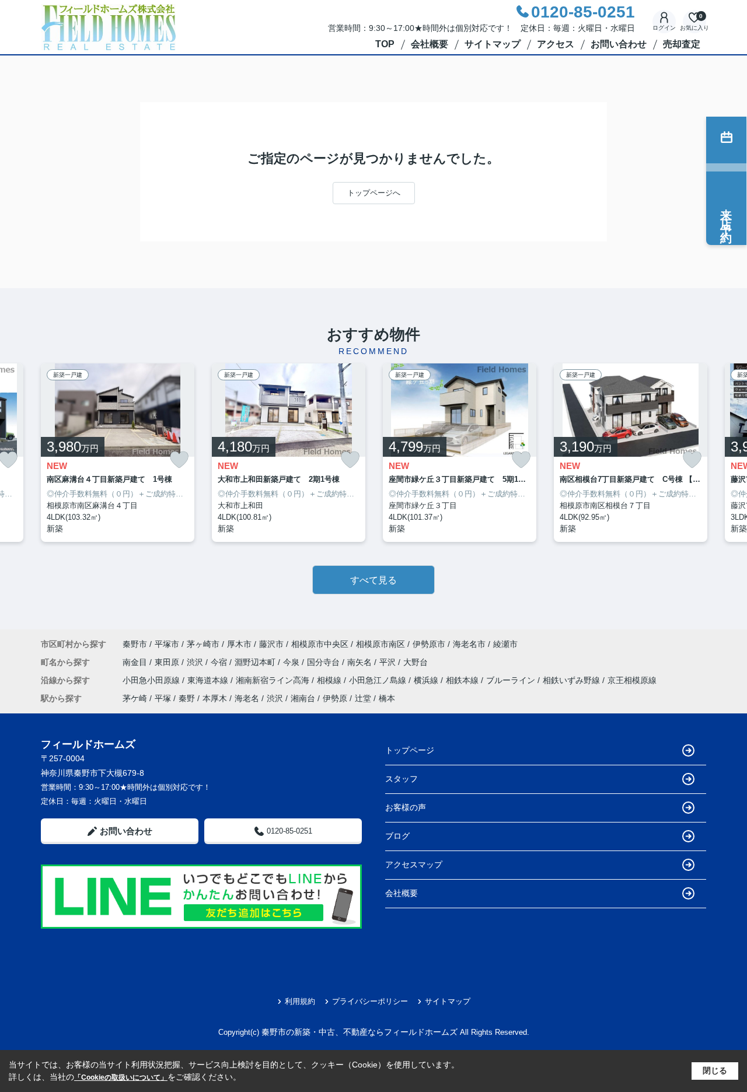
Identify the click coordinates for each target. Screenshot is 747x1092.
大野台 (415, 662)
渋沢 (196, 662)
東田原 (168, 662)
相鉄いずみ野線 (572, 680)
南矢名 (360, 662)
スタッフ (401, 778)
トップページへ (373, 192)
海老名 (247, 698)
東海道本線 (209, 680)
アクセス (555, 44)
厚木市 (239, 644)
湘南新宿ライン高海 (274, 680)
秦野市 (135, 644)
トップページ (409, 750)
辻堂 (363, 698)
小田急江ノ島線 (379, 680)
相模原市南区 (380, 644)
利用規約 (300, 1001)
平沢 (388, 662)
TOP (385, 44)
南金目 (136, 662)
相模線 (330, 680)
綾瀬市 (505, 644)
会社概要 (429, 44)
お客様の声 (405, 807)
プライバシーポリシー (370, 1001)
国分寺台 (324, 662)
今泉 (292, 662)
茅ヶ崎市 (203, 644)
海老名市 (469, 644)
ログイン (664, 27)
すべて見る (373, 580)
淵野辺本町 (256, 662)
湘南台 (303, 698)
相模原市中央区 (319, 644)
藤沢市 (271, 644)
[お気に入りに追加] (179, 460)
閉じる (715, 1070)
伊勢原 (335, 698)
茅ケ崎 (135, 698)
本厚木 (215, 698)
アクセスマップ (413, 864)
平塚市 (167, 644)
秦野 (187, 698)
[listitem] (117, 452)
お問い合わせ (619, 44)
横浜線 (427, 680)
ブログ (397, 836)
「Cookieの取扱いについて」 (120, 1077)
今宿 (220, 662)
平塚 (163, 698)
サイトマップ (493, 44)
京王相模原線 (632, 680)
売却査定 (681, 44)
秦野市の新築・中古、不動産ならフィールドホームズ (359, 1032)
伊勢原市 (429, 644)
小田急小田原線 (152, 680)
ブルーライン (511, 680)
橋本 (387, 698)
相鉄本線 (463, 680)
